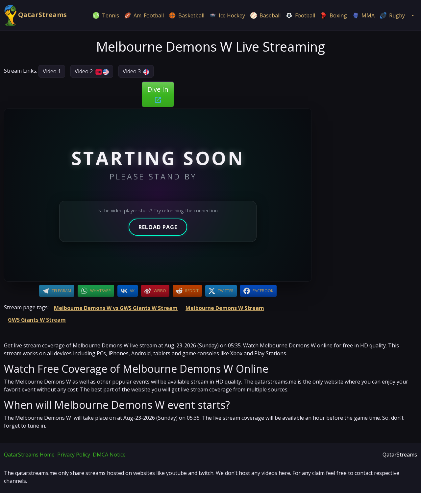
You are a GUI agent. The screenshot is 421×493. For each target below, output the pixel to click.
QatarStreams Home (29, 454)
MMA (368, 15)
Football (305, 15)
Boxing (338, 15)
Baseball (270, 15)
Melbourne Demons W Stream (225, 308)
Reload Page (157, 227)
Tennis (110, 15)
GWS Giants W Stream (37, 319)
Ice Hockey (232, 15)
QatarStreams (41, 14)
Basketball (191, 15)
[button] (412, 15)
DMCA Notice (109, 454)
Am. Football (149, 15)
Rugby (397, 15)
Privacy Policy (73, 454)
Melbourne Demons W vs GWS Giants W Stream (116, 308)
